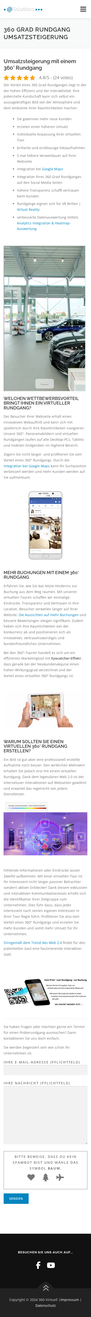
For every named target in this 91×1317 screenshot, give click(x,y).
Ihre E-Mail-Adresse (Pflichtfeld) (42, 1062)
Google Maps (52, 169)
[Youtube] (51, 1265)
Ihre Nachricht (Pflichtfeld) (37, 1083)
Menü (83, 9)
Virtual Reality (28, 209)
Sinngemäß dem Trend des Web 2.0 (33, 942)
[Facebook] (38, 1265)
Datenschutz (45, 1305)
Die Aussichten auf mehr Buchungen (49, 614)
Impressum (69, 1299)
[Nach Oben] (45, 1288)
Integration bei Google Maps (27, 466)
